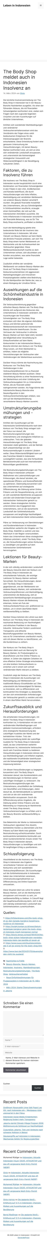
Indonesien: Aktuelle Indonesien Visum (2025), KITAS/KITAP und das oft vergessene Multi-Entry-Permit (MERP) (21, 1176)
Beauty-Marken (28, 964)
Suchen (6, 1084)
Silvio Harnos (9, 1200)
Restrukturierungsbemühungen (16, 971)
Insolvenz (18, 967)
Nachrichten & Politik (15, 961)
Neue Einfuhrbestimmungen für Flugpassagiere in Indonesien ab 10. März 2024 (21, 980)
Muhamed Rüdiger (11, 1184)
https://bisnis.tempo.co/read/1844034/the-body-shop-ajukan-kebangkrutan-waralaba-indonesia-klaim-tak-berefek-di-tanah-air (23, 937)
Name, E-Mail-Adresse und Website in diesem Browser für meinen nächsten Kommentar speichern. (22, 1060)
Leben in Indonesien (16, 5)
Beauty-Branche (13, 964)
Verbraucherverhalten (18, 974)
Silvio (5, 1173)
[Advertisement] (23, 33)
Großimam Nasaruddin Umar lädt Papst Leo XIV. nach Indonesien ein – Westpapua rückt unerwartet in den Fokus (22, 1110)
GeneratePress (23, 1238)
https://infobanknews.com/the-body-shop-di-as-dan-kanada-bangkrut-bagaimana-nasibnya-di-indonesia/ (23, 921)
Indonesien (8, 967)
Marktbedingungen (31, 967)
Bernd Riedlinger (10, 1215)
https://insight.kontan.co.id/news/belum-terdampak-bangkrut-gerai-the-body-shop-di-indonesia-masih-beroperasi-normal (22, 929)
